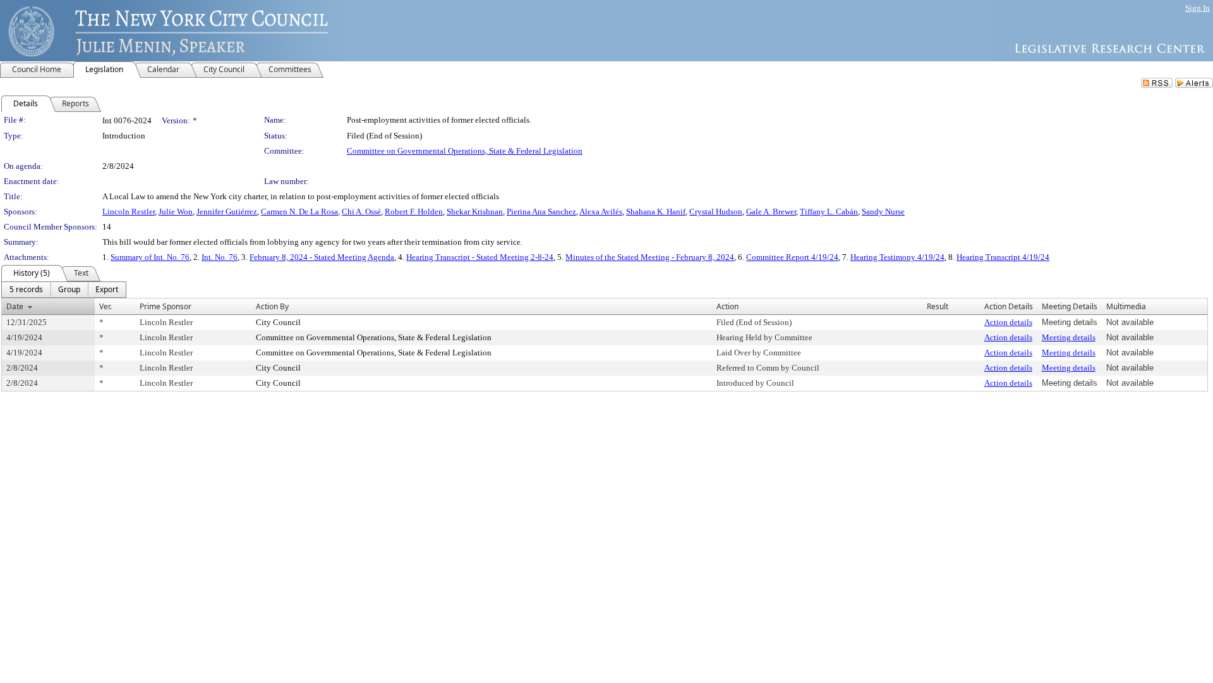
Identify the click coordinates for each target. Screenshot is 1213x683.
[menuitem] (26, 289)
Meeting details (1068, 337)
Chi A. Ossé (361, 211)
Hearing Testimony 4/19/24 (897, 257)
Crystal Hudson (715, 211)
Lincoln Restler (128, 211)
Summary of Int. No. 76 (150, 257)
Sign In (1197, 8)
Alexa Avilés (600, 211)
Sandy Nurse (883, 211)
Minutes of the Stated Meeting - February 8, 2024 (649, 257)
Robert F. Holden (414, 211)
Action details (1008, 322)
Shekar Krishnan (475, 211)
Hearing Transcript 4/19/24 (1003, 257)
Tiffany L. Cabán (829, 211)
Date (14, 306)
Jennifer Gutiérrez (226, 211)
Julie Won (176, 211)
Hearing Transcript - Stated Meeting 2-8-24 (479, 257)
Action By (272, 306)
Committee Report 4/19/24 (792, 257)
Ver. (105, 306)
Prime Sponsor (165, 306)
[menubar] (63, 289)
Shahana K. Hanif (655, 211)
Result (937, 306)
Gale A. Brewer (771, 211)
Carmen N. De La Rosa (299, 211)
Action (727, 306)
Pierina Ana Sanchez (541, 211)
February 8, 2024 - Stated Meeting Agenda (322, 257)
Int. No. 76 (220, 257)
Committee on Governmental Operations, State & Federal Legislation (464, 151)
